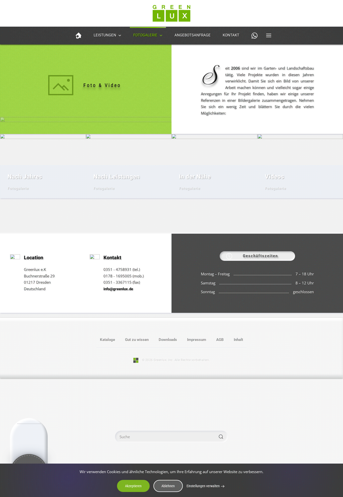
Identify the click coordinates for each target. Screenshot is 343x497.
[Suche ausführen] (221, 437)
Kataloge (107, 339)
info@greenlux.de (118, 289)
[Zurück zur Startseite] (171, 13)
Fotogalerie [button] (145, 35)
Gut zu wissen (137, 339)
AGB (220, 339)
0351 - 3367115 (117, 282)
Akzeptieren (133, 486)
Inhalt (238, 339)
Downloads (168, 339)
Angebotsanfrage (193, 35)
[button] (254, 35)
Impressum (196, 339)
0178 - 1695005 (117, 275)
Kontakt (231, 35)
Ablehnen (168, 486)
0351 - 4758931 (117, 269)
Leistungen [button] (105, 35)
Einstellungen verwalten (203, 486)
